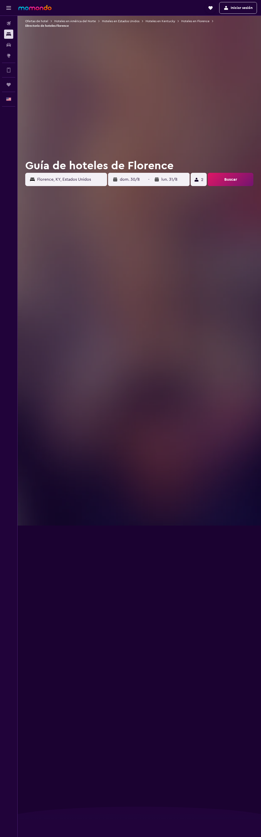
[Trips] (8, 85)
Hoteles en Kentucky (160, 21)
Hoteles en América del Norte (75, 21)
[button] (8, 8)
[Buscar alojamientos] (8, 34)
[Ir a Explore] (8, 55)
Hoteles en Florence (195, 21)
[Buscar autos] (8, 45)
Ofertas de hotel (36, 21)
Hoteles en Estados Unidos (120, 21)
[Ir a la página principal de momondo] (34, 7)
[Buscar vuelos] (8, 23)
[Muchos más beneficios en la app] (8, 70)
